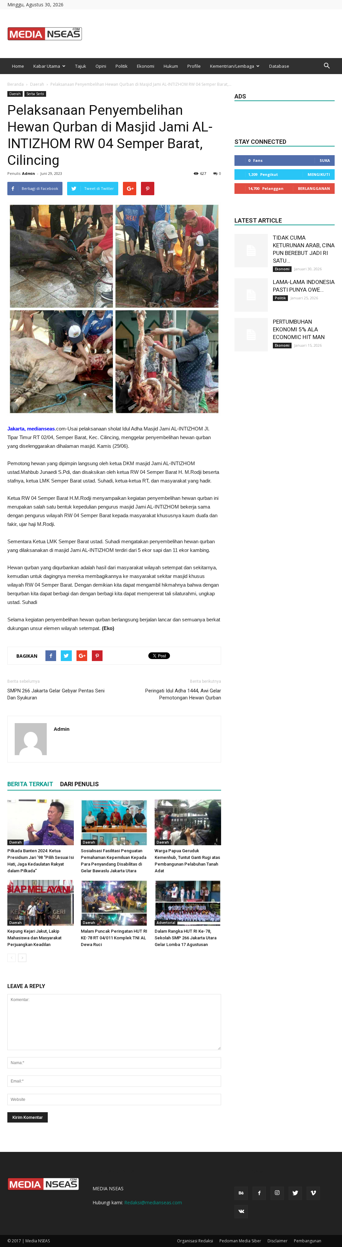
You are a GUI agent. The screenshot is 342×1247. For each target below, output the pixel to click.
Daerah (37, 84)
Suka (325, 160)
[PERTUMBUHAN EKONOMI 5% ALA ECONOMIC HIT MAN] (251, 334)
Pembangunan (307, 1241)
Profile (194, 66)
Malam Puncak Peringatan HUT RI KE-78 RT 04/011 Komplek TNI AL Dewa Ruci (114, 938)
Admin (28, 173)
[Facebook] (259, 1193)
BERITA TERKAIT (30, 784)
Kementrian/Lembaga (232, 66)
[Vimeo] (313, 1193)
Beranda (15, 84)
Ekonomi (145, 66)
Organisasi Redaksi (195, 1241)
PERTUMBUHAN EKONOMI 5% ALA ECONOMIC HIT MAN (299, 329)
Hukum (171, 66)
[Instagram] (277, 1193)
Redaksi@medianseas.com (153, 1202)
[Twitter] (295, 1193)
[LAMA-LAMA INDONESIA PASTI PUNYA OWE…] (251, 295)
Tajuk (80, 66)
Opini (101, 66)
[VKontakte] (241, 1211)
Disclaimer (278, 1241)
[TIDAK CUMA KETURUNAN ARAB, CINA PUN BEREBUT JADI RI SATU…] (251, 250)
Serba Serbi (35, 93)
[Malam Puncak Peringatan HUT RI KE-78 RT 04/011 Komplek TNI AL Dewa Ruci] (114, 903)
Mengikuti (319, 174)
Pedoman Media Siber (240, 1241)
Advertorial (166, 922)
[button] (327, 66)
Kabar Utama (46, 66)
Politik (122, 66)
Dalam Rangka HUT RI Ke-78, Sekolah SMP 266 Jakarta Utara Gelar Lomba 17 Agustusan (185, 938)
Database (279, 66)
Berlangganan (314, 188)
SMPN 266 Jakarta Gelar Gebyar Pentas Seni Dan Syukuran (56, 694)
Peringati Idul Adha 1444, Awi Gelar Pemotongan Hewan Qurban (183, 694)
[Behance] (241, 1193)
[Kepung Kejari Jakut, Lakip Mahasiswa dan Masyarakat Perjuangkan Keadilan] (40, 903)
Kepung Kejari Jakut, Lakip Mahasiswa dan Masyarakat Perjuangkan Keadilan (34, 938)
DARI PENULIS (79, 784)
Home (18, 66)
